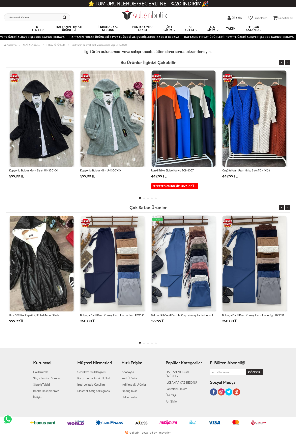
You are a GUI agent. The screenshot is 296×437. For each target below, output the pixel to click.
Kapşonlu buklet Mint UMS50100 (29, 170)
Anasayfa (11, 44)
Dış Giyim (211, 28)
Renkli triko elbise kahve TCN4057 (101, 170)
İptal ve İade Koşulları (91, 384)
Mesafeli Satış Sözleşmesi (93, 391)
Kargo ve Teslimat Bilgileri (93, 378)
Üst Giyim (168, 28)
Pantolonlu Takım (142, 28)
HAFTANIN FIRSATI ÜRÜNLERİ (69, 28)
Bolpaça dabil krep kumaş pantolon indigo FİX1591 (194, 315)
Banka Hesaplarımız (46, 391)
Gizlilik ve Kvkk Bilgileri (91, 372)
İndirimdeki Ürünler (134, 384)
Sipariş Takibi (41, 384)
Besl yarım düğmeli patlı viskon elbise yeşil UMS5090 (99, 44)
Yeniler (37, 30)
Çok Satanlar (253, 28)
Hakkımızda (40, 372)
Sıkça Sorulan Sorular (46, 378)
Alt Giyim (189, 28)
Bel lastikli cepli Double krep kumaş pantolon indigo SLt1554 (124, 315)
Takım (230, 28)
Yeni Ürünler (129, 378)
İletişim (37, 397)
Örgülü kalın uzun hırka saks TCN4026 (175, 170)
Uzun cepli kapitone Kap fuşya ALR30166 (247, 170)
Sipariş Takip (130, 391)
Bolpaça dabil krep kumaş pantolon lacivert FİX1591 (53, 315)
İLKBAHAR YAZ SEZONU (108, 28)
